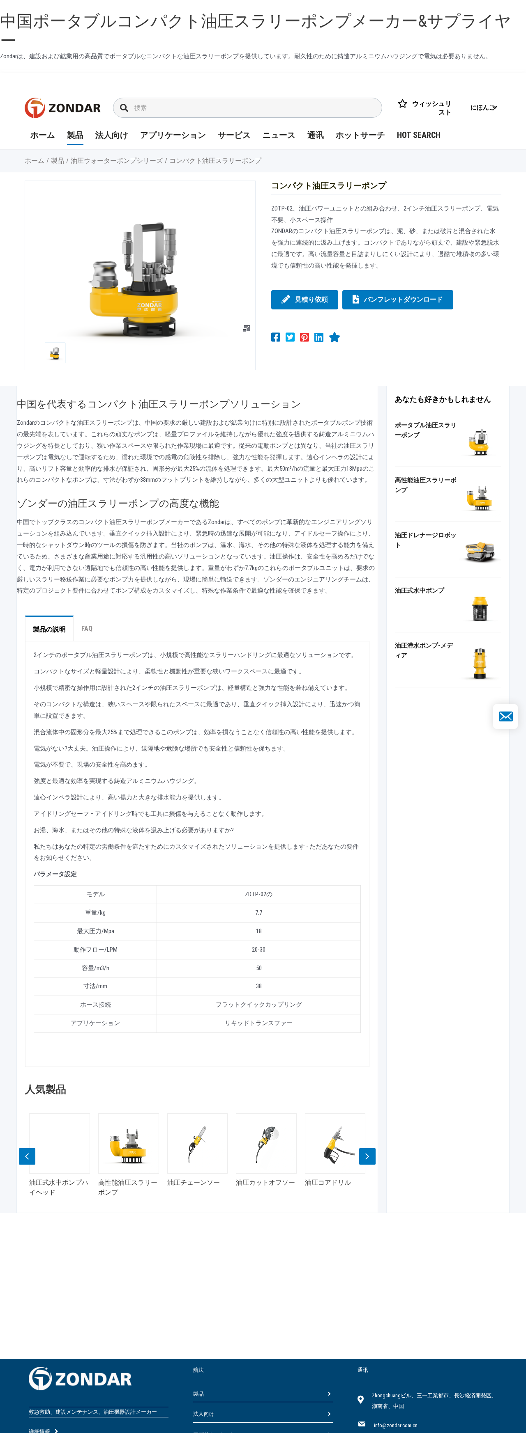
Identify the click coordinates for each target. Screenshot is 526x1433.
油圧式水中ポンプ (419, 590)
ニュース (279, 135)
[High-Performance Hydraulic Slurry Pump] (480, 496)
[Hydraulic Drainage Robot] (480, 551)
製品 (75, 135)
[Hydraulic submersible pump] (480, 606)
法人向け (111, 135)
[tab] (49, 628)
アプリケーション (173, 135)
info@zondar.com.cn (396, 1425)
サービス (234, 135)
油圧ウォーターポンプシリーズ (117, 161)
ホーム (42, 135)
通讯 (315, 135)
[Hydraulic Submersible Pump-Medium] (480, 661)
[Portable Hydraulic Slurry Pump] (480, 440)
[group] (60, 1157)
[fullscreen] (246, 328)
